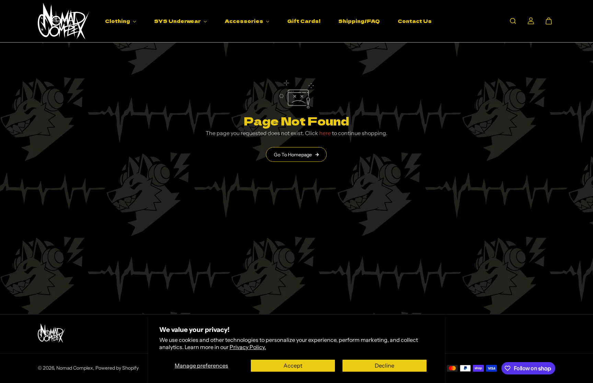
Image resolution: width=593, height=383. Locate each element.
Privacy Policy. (248, 347)
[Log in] (530, 20)
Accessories (244, 20)
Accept (292, 365)
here (325, 133)
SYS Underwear (178, 20)
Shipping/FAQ (359, 20)
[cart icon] (548, 20)
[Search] (513, 20)
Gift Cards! (304, 20)
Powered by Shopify (117, 368)
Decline (384, 365)
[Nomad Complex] (63, 21)
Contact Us (415, 20)
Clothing (118, 20)
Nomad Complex (74, 368)
